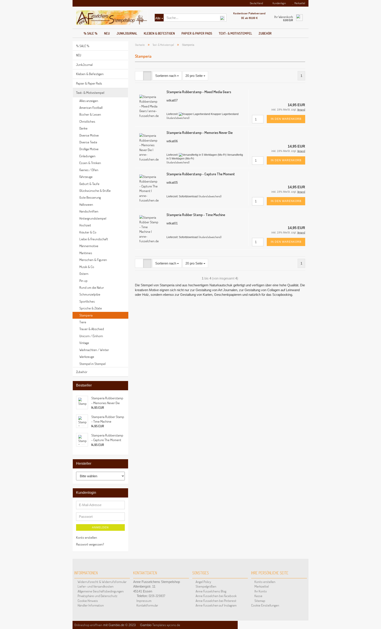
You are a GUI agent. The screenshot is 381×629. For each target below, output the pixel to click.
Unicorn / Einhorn (91, 336)
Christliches (87, 121)
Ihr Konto (260, 591)
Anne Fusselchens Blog (210, 591)
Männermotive (88, 246)
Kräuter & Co (87, 232)
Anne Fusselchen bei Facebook (216, 596)
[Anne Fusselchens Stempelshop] (112, 18)
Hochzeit (85, 225)
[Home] (76, 32)
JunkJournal (126, 33)
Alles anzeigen (88, 101)
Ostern (83, 274)
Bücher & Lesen (90, 114)
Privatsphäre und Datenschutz (97, 596)
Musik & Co (86, 267)
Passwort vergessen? (90, 544)
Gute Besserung (90, 197)
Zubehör (265, 33)
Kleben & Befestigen (159, 33)
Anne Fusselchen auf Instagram (216, 605)
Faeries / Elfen (88, 170)
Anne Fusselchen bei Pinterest (215, 601)
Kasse (258, 596)
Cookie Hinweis (87, 601)
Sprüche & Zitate (90, 308)
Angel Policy (203, 582)
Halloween (86, 204)
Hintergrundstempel (92, 218)
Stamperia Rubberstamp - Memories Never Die (199, 132)
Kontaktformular (147, 605)
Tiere (82, 322)
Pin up (83, 281)
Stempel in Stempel (92, 364)
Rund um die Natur (91, 287)
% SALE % (90, 33)
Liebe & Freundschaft (93, 239)
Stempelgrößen (205, 586)
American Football (91, 107)
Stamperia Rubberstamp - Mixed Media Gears (198, 92)
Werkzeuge (86, 357)
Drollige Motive (89, 149)
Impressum (143, 601)
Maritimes (85, 253)
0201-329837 (157, 596)
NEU (107, 33)
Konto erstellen (86, 537)
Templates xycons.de (166, 625)
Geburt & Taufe (89, 184)
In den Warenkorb (286, 118)
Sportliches (87, 301)
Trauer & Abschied (91, 329)
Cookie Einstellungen (265, 605)
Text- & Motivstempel (235, 33)
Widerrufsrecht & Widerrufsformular (102, 582)
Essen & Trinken (90, 163)
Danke (83, 128)
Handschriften (88, 211)
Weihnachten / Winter (94, 350)
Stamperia (86, 315)
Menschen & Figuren (93, 260)
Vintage (84, 343)
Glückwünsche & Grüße (95, 191)
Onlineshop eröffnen (88, 625)
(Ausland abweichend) (178, 118)
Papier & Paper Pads (196, 33)
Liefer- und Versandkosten (95, 586)
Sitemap (259, 601)
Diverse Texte (88, 142)
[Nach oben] (372, 620)
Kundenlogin (279, 3)
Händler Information (90, 605)
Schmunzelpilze (89, 294)
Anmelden (100, 527)
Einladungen (87, 156)
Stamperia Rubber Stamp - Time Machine (195, 215)
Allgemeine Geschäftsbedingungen (100, 591)
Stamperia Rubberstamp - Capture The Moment (200, 174)
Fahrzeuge (86, 177)
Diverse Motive (89, 135)
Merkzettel (299, 3)
